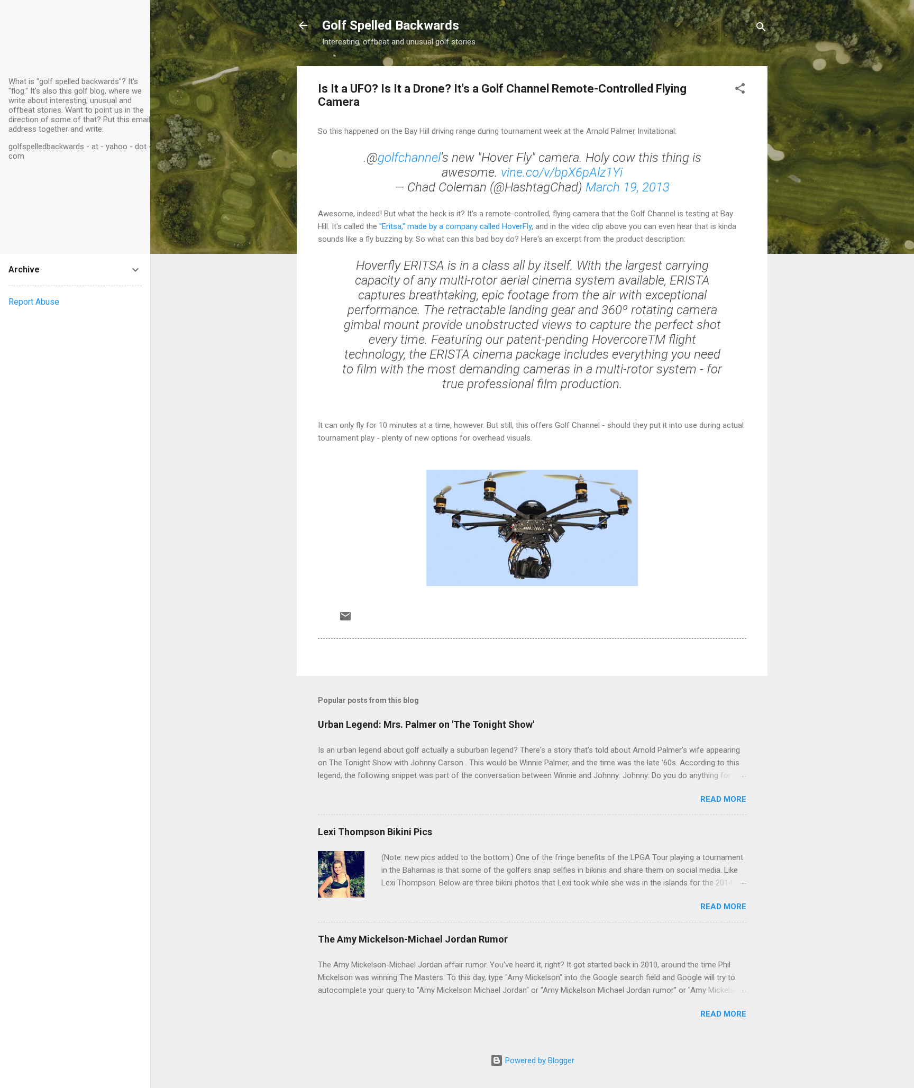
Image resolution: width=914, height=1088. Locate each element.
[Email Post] (345, 620)
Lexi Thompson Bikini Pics (375, 831)
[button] (740, 90)
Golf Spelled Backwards (390, 25)
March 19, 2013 (628, 187)
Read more (723, 799)
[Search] (761, 29)
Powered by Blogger (538, 1060)
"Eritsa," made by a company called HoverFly (455, 226)
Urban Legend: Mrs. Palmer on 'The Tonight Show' (426, 724)
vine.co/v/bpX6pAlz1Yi (562, 172)
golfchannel (409, 157)
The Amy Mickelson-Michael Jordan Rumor (413, 939)
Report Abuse (33, 302)
